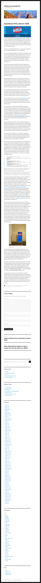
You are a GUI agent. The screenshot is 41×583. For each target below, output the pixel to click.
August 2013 (7, 500)
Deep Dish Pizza (8, 392)
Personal (6, 542)
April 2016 (7, 473)
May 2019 (7, 434)
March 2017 (7, 461)
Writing (6, 560)
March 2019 (7, 437)
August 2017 (7, 458)
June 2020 (7, 423)
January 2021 (7, 417)
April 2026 (7, 407)
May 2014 (7, 490)
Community (16, 285)
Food (6, 534)
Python (6, 549)
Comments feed (8, 573)
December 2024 (8, 414)
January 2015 (7, 486)
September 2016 (8, 468)
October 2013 (7, 497)
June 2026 (7, 405)
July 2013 (7, 501)
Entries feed (7, 571)
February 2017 (8, 462)
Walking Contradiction (12, 6)
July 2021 (7, 416)
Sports (6, 553)
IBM (23, 285)
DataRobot (7, 529)
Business (7, 518)
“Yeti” (6, 374)
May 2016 (7, 472)
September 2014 (8, 489)
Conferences (20, 285)
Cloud (13, 285)
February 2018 (8, 451)
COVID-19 (7, 527)
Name (5, 313)
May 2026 (7, 406)
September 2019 (8, 430)
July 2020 (7, 421)
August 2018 (7, 445)
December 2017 (8, 452)
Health (6, 535)
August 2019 (7, 431)
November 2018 (8, 441)
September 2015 (8, 480)
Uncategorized (8, 559)
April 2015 (7, 483)
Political (6, 546)
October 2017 (7, 455)
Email (5, 318)
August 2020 (7, 420)
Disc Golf (7, 531)
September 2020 (8, 419)
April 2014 (7, 492)
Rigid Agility (7, 389)
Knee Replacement (8, 538)
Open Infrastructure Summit (20, 37)
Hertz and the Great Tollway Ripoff (12, 391)
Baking (6, 515)
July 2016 (7, 471)
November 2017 (8, 454)
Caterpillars (7, 521)
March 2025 (7, 412)
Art (5, 514)
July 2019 (7, 433)
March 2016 (7, 475)
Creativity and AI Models (10, 373)
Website (5, 323)
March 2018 (7, 450)
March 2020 (7, 426)
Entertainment (8, 532)
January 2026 (7, 409)
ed (5, 285)
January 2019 (7, 440)
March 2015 (7, 485)
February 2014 (8, 493)
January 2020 (7, 427)
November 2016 (8, 465)
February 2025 (8, 413)
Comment (6, 298)
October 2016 (7, 466)
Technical (10, 286)
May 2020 (7, 424)
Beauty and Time (8, 395)
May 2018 (7, 448)
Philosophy (7, 543)
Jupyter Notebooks (20, 114)
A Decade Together (9, 377)
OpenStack (26, 285)
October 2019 (7, 428)
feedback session (23, 98)
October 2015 (7, 479)
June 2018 (7, 447)
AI (5, 513)
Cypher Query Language (20, 197)
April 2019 (7, 435)
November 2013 (8, 496)
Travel (6, 557)
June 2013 (7, 503)
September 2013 (8, 499)
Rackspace (7, 550)
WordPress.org (8, 574)
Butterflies (7, 520)
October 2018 (7, 443)
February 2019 (8, 438)
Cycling (6, 528)
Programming (6, 286)
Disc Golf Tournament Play (10, 375)
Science (6, 552)
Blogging (7, 517)
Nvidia (6, 539)
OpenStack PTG (19, 286)
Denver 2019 (15, 286)
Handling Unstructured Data (10, 394)
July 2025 (7, 410)
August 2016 (7, 469)
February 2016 (8, 476)
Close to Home (8, 387)
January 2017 (7, 464)
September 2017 (8, 457)
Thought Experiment (9, 556)
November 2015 (8, 478)
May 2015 (7, 482)
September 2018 (8, 444)
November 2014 (8, 487)
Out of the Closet (8, 388)
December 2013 (8, 494)
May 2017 (7, 459)
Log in (6, 570)
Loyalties (7, 371)
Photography (7, 545)
